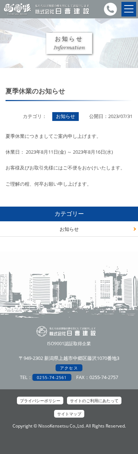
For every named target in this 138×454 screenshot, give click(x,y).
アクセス (69, 368)
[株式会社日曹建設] (46, 14)
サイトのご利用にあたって (94, 400)
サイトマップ (69, 414)
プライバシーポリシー (40, 400)
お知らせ (69, 229)
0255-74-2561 (52, 377)
